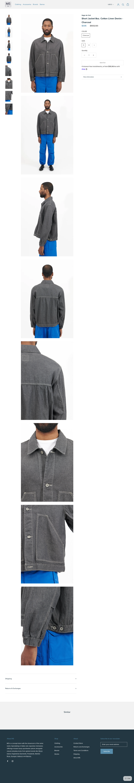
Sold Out (102, 63)
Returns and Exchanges (81, 747)
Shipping (8, 679)
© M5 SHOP (12, 777)
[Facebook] (7, 761)
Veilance (20, 756)
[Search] (123, 4)
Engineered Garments (19, 754)
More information (88, 77)
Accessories (27, 4)
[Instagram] (12, 761)
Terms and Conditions (80, 750)
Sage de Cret (86, 15)
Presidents (30, 754)
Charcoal (86, 35)
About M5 (76, 758)
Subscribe (107, 751)
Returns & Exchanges (13, 688)
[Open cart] (128, 4)
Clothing (18, 4)
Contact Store (78, 743)
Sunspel (13, 756)
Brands (35, 4)
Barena (28, 756)
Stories (42, 4)
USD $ (110, 4)
